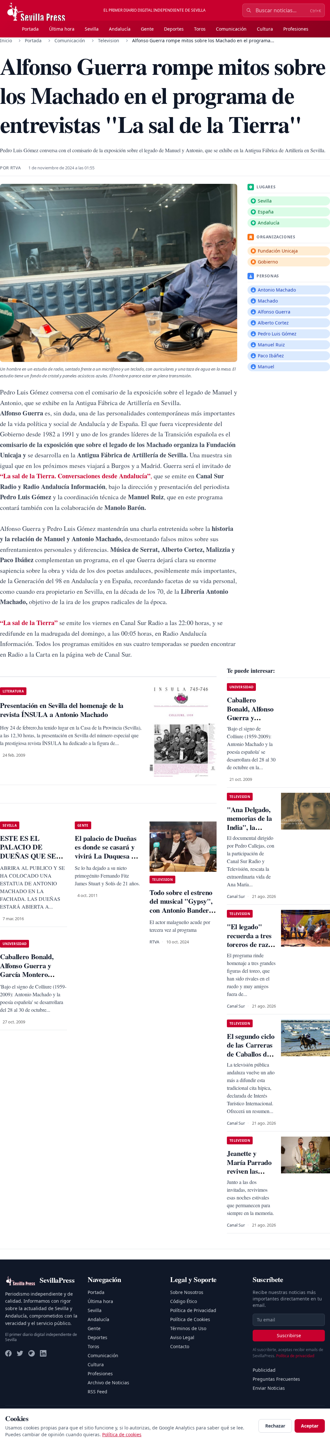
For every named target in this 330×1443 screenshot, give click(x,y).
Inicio (6, 40)
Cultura (265, 29)
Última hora (61, 29)
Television (108, 40)
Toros (200, 29)
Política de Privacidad (193, 1310)
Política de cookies (121, 1434)
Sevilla (92, 29)
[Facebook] (8, 1353)
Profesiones (295, 29)
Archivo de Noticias (108, 1382)
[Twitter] (20, 1353)
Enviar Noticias (269, 1388)
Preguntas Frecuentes (276, 1379)
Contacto (179, 1346)
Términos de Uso (188, 1328)
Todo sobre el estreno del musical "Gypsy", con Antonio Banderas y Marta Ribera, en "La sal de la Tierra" (182, 910)
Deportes (174, 29)
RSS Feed (97, 1391)
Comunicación (231, 29)
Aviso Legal (182, 1337)
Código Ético (183, 1301)
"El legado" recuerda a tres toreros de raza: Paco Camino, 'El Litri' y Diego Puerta (250, 948)
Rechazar (275, 1426)
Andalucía (120, 29)
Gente (147, 29)
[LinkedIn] (43, 1353)
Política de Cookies (190, 1319)
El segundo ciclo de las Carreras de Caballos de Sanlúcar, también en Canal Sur (251, 1058)
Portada (30, 29)
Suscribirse (289, 1335)
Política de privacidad (295, 1355)
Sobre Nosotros (186, 1292)
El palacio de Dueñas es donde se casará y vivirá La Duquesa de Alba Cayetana (106, 851)
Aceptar (309, 1426)
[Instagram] (31, 1353)
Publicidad (264, 1370)
